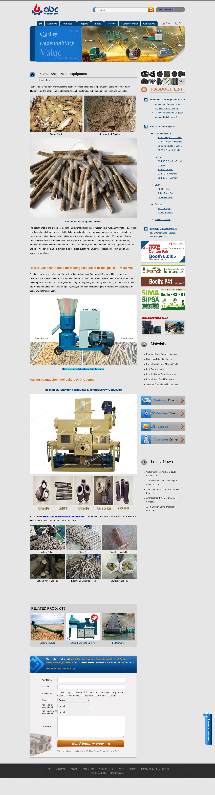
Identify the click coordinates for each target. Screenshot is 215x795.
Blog (181, 23)
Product (73, 769)
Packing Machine (162, 219)
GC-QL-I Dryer (164, 189)
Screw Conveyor (47, 643)
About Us (60, 769)
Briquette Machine (163, 133)
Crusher (158, 157)
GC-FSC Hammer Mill (167, 174)
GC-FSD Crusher (165, 169)
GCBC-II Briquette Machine (83, 643)
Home (82, 12)
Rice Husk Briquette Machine (159, 359)
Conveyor (159, 204)
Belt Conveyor (118, 643)
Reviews (132, 769)
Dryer (157, 185)
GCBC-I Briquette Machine (170, 146)
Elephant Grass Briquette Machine (162, 354)
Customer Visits (106, 769)
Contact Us (164, 769)
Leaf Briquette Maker (155, 369)
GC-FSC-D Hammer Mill (169, 178)
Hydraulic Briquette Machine (163, 229)
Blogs (48, 80)
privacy (81, 751)
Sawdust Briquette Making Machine (162, 384)
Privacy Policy (147, 769)
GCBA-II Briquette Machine (170, 142)
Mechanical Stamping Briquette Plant (167, 100)
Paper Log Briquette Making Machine (163, 364)
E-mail (168, 23)
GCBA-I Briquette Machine (170, 137)
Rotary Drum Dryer (166, 193)
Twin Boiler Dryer (165, 197)
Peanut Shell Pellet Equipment (160, 379)
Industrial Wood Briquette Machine (162, 374)
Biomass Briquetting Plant (162, 126)
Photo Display (88, 769)
